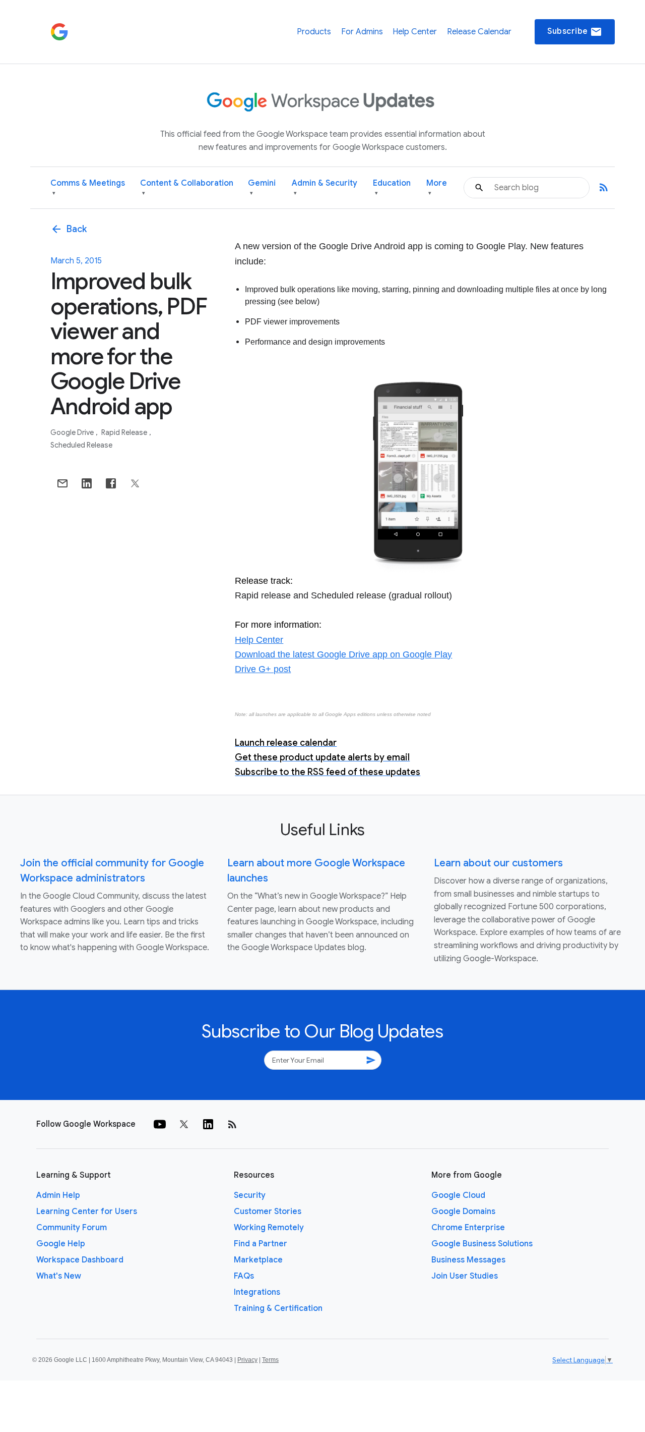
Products (314, 32)
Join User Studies (464, 1276)
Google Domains (463, 1211)
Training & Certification (278, 1308)
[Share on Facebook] (111, 483)
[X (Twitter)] (184, 1124)
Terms (270, 1359)
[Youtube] (160, 1124)
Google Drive (72, 432)
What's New (58, 1276)
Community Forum (71, 1228)
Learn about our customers (498, 863)
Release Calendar (479, 32)
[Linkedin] (208, 1124)
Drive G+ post (263, 669)
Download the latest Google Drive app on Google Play (343, 654)
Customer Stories (267, 1211)
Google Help (60, 1244)
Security (250, 1195)
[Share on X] (135, 483)
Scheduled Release (81, 445)
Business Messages (468, 1260)
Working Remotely (269, 1228)
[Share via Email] (62, 483)
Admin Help (58, 1195)
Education (392, 187)
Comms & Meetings (87, 187)
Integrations (257, 1292)
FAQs (244, 1276)
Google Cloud (458, 1195)
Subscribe (574, 32)
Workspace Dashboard (79, 1260)
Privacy (247, 1359)
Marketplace (258, 1260)
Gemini (262, 187)
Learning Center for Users (86, 1211)
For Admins (362, 32)
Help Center (415, 32)
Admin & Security (324, 187)
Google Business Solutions (482, 1244)
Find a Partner (260, 1244)
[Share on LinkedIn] (87, 483)
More (436, 187)
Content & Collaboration (186, 187)
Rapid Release (125, 432)
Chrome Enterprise (468, 1228)
